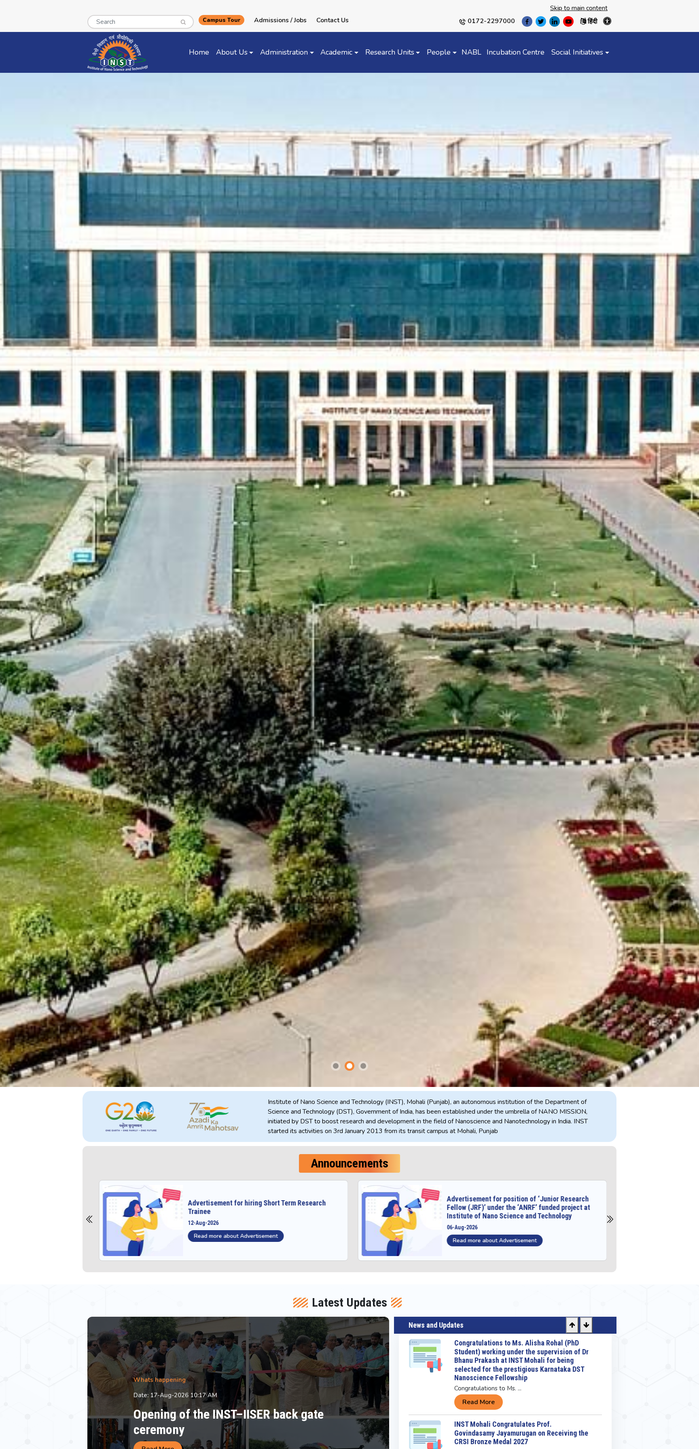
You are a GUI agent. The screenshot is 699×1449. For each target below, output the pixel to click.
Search (96, 19)
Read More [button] (478, 1411)
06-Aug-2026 (199, 1227)
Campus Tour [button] (221, 20)
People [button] (439, 52)
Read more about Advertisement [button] (232, 1240)
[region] (436, 1116)
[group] (349, 580)
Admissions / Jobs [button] (280, 20)
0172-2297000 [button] (490, 21)
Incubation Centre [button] (515, 52)
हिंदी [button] (591, 21)
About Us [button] (232, 52)
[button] (180, 19)
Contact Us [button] (332, 20)
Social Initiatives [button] (577, 52)
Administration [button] (284, 52)
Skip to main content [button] (579, 8)
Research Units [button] (389, 52)
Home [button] (199, 52)
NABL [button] (471, 52)
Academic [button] (336, 52)
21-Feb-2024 (458, 1227)
